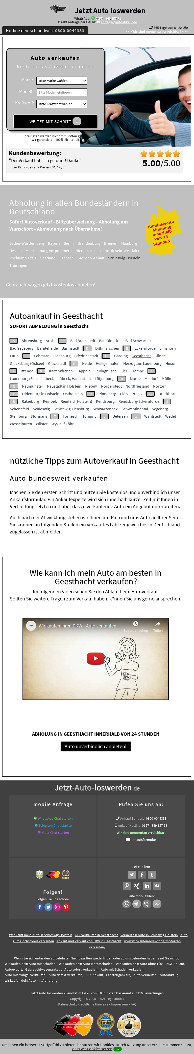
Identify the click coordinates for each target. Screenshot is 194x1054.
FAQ (133, 1004)
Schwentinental (135, 408)
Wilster (42, 423)
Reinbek (50, 401)
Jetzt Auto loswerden (110, 10)
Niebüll (91, 386)
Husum (171, 363)
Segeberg (160, 408)
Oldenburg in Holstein (40, 393)
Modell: (26, 91)
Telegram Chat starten (55, 825)
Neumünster (32, 386)
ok (117, 1049)
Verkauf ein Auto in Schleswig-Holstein (149, 935)
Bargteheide (47, 348)
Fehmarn (42, 355)
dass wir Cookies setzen (92, 1048)
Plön (124, 393)
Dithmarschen (107, 348)
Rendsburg (105, 401)
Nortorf (159, 386)
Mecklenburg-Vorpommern (49, 250)
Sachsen (66, 257)
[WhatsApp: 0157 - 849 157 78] (93, 18)
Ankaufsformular (143, 839)
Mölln (166, 378)
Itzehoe (27, 370)
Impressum (119, 1004)
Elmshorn (167, 348)
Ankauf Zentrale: (132, 818)
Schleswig (41, 408)
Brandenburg (89, 243)
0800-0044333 (156, 818)
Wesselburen (21, 423)
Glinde (160, 355)
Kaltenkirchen (61, 370)
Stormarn (39, 416)
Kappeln (84, 370)
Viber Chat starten (55, 832)
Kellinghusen (105, 370)
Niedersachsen (88, 250)
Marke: (27, 79)
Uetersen (120, 416)
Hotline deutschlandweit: (45, 30)
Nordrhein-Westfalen (122, 250)
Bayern (54, 243)
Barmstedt (70, 348)
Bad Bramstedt (82, 340)
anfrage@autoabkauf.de (119, 22)
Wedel (170, 416)
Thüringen (18, 265)
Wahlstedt (152, 416)
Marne (135, 378)
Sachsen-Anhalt (91, 257)
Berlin (69, 243)
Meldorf (151, 378)
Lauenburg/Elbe (24, 378)
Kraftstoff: (24, 103)
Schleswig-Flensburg (71, 408)
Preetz (137, 393)
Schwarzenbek (105, 408)
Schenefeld (19, 408)
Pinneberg (107, 393)
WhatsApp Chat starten (55, 818)
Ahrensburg (32, 340)
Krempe (137, 370)
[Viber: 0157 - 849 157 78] (39, 832)
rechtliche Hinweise (93, 1004)
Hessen (15, 250)
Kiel (123, 370)
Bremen (110, 243)
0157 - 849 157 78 (108, 18)
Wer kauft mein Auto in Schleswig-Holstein (40, 935)
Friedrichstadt (86, 355)
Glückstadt (57, 363)
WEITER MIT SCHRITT (54, 121)
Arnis (50, 340)
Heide (87, 363)
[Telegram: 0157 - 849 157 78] (36, 825)
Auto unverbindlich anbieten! (96, 746)
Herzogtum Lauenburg (142, 363)
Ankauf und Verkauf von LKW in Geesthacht (89, 941)
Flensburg (61, 355)
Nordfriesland (137, 386)
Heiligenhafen (107, 363)
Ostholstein (73, 393)
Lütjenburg (104, 378)
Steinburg (18, 416)
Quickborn (167, 393)
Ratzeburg (30, 401)
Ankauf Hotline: (129, 825)
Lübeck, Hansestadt (74, 378)
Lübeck (47, 378)
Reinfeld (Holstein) (76, 401)
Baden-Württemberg (26, 243)
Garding (121, 355)
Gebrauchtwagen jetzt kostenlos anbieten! (50, 284)
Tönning (89, 416)
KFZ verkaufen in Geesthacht (96, 935)
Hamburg (129, 243)
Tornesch (71, 416)
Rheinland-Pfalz (22, 257)
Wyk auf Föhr (63, 423)
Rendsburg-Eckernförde (138, 401)
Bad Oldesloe (110, 340)
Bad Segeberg (21, 348)
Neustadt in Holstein (64, 386)
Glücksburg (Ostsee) (27, 363)
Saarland (48, 257)
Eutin (14, 355)
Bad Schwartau (138, 340)
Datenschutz (67, 1004)
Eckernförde (145, 348)
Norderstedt (111, 386)
